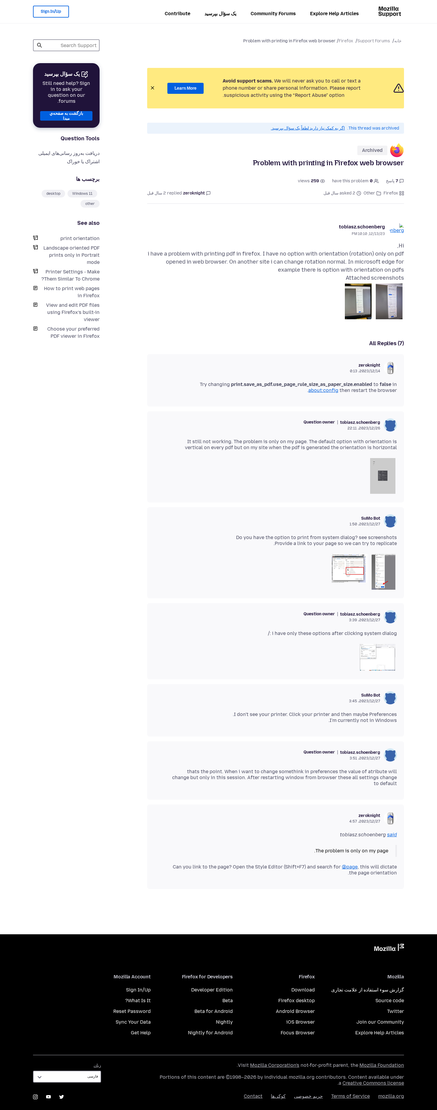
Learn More (186, 88)
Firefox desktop (296, 1000)
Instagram (35, 1097)
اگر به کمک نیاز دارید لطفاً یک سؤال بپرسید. (308, 128)
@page (350, 867)
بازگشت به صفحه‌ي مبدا (66, 116)
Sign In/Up (51, 11)
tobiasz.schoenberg (362, 227)
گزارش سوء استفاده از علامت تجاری (367, 990)
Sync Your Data (133, 1022)
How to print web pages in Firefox (72, 292)
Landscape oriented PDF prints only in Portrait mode (71, 255)
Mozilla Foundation (381, 1065)
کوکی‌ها (278, 1096)
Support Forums (373, 40)
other (90, 204)
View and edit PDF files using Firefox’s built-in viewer (73, 312)
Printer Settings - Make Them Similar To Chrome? (70, 275)
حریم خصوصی (308, 1096)
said (392, 834)
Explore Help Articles (334, 13)
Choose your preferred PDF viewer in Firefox (73, 332)
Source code (389, 1000)
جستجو (39, 45)
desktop (53, 194)
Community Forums (273, 13)
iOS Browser (300, 1022)
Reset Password (132, 1011)
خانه (398, 40)
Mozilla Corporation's (274, 1065)
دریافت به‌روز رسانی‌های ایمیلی (69, 153)
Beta (227, 1000)
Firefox (346, 40)
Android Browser (295, 1011)
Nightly (224, 1022)
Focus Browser (298, 1033)
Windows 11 (82, 194)
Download (303, 990)
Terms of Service (350, 1096)
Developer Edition (212, 990)
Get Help (141, 1033)
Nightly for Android (210, 1033)
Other (369, 193)
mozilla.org (391, 1096)
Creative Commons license (373, 1083)
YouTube (48, 1097)
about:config (323, 390)
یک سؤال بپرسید (220, 13)
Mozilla (389, 948)
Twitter (395, 1011)
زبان (97, 1065)
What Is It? (138, 1000)
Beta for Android (213, 1011)
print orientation (80, 238)
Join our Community (380, 1022)
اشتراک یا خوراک (83, 161)
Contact (253, 1096)
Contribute (177, 13)
